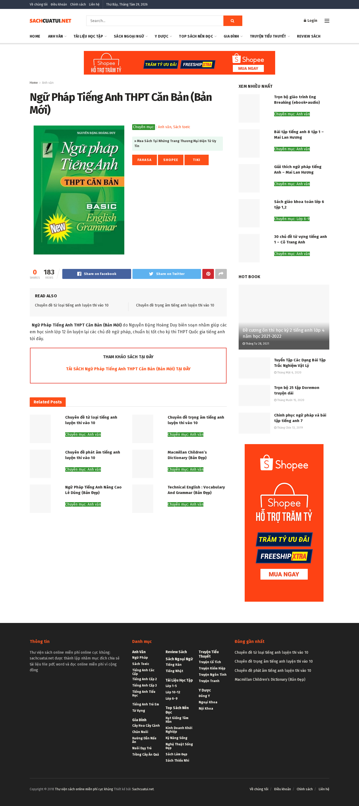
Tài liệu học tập (88, 36)
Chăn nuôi (140, 732)
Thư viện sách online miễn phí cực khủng (84, 789)
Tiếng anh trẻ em (145, 704)
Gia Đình (231, 36)
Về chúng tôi (39, 4)
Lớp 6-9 (172, 698)
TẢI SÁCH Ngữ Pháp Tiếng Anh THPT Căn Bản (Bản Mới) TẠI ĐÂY (128, 368)
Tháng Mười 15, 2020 (290, 400)
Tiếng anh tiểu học (143, 693)
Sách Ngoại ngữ (129, 36)
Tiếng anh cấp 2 (144, 679)
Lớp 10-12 (173, 692)
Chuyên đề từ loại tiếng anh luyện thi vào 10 (72, 305)
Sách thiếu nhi (177, 760)
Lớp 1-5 (171, 686)
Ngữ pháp (140, 657)
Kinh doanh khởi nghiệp (179, 730)
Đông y (204, 696)
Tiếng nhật (174, 671)
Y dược (161, 36)
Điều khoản (59, 4)
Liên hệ (94, 4)
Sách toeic (181, 127)
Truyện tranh (209, 681)
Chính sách (78, 4)
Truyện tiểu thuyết (268, 36)
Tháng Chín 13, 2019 (289, 427)
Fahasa (144, 160)
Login (312, 20)
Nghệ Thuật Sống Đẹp (179, 746)
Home (35, 36)
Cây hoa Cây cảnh (146, 725)
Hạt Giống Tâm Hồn (177, 720)
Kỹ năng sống (176, 738)
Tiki (196, 160)
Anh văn (55, 36)
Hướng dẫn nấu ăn (144, 740)
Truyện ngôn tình (213, 675)
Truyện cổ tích (210, 662)
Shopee (170, 160)
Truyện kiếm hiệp (212, 668)
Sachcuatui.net (143, 789)
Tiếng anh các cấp (143, 672)
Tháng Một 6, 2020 (288, 372)
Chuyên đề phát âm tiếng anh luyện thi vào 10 (273, 670)
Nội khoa (206, 708)
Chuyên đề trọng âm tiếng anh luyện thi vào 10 (175, 305)
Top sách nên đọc (196, 36)
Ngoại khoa (208, 702)
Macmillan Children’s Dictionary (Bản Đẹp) (270, 679)
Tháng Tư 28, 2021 (257, 343)
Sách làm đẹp (176, 754)
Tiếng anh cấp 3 (144, 685)
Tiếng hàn (174, 665)
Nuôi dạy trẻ (142, 748)
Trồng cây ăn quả (145, 754)
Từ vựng (138, 711)
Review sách (308, 36)
